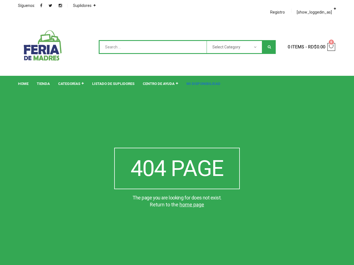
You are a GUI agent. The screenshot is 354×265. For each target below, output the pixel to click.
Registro (277, 12)
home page (191, 204)
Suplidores (82, 5)
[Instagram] (60, 5)
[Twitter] (50, 5)
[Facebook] (41, 5)
